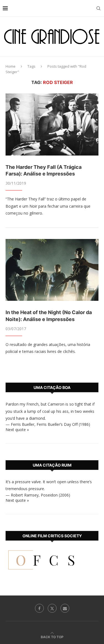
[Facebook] (39, 608)
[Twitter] (52, 608)
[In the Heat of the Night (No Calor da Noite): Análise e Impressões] (52, 270)
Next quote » (17, 429)
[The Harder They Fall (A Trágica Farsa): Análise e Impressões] (52, 124)
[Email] (64, 608)
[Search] (98, 8)
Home (11, 66)
